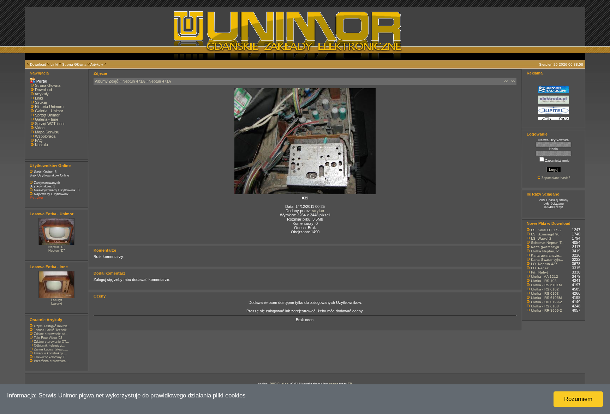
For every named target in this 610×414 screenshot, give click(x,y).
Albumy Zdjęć (106, 81)
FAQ (39, 140)
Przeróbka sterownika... (51, 361)
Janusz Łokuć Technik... (52, 330)
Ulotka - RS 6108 (545, 306)
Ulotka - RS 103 (544, 281)
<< (506, 81)
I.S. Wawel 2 (541, 238)
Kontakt (41, 145)
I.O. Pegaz (540, 268)
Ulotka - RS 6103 (545, 293)
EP (350, 384)
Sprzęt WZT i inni (49, 123)
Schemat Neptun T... (547, 243)
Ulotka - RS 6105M (546, 298)
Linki (54, 64)
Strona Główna (74, 64)
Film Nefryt (539, 272)
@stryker (36, 197)
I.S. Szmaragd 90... (547, 234)
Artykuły (96, 64)
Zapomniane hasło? (556, 178)
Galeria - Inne (46, 119)
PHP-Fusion (279, 384)
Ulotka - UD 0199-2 (546, 302)
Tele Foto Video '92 (48, 338)
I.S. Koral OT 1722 (546, 230)
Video (39, 128)
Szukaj (41, 102)
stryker (318, 211)
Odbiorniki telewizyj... (49, 345)
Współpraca (45, 136)
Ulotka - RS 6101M (546, 285)
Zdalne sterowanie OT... (51, 341)
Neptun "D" (56, 247)
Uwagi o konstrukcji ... (50, 353)
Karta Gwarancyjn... (547, 260)
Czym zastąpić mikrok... (52, 326)
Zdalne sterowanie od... (51, 334)
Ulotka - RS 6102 (545, 289)
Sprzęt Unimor (47, 115)
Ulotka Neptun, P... (546, 251)
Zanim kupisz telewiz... (51, 349)
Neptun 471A (133, 81)
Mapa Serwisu (47, 132)
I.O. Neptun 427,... (546, 264)
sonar (333, 384)
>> (513, 81)
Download (38, 64)
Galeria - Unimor (49, 111)
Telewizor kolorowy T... (51, 357)
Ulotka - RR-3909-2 (546, 310)
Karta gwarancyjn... (546, 247)
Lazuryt (56, 300)
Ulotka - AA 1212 (544, 276)
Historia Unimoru (49, 106)
